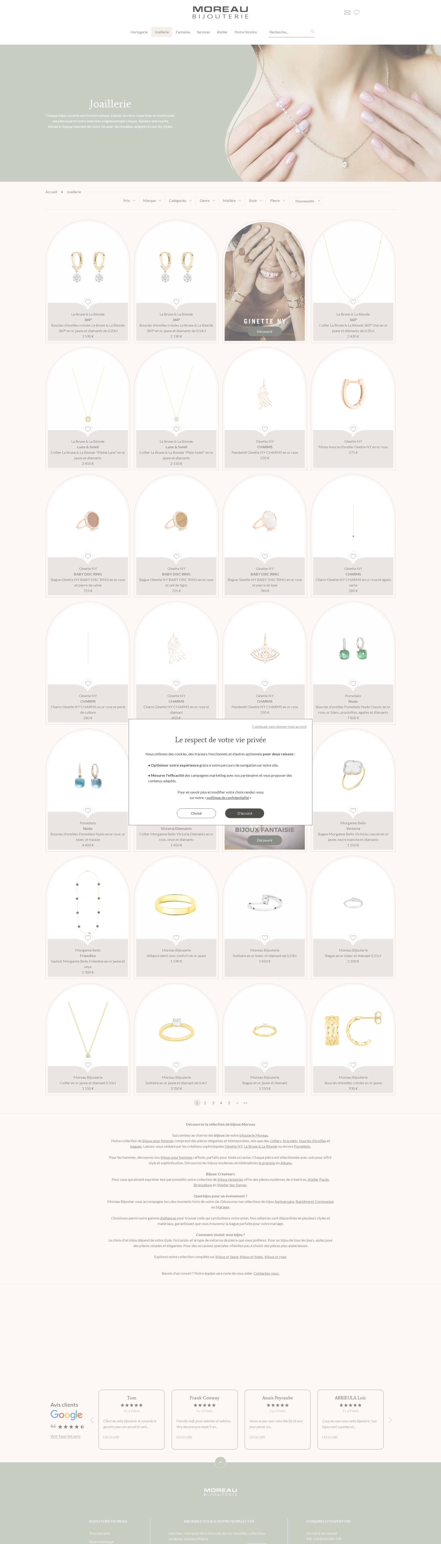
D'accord (244, 813)
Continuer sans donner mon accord (279, 726)
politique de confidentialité (228, 797)
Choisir (196, 813)
